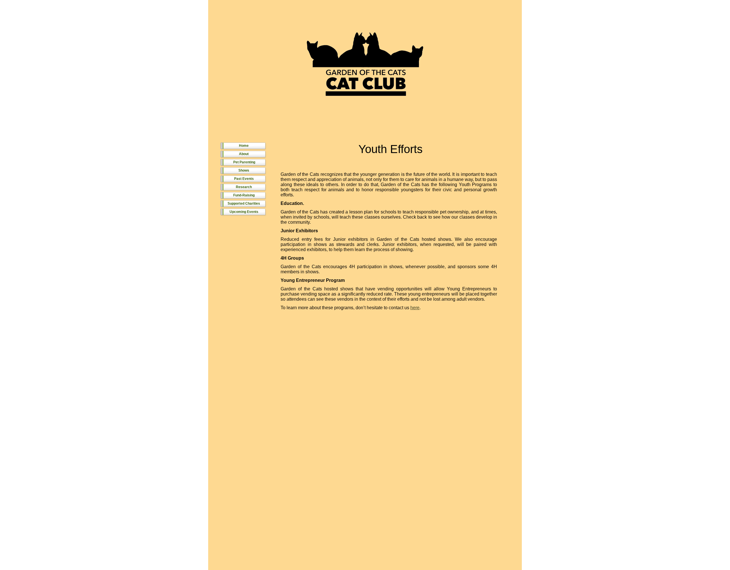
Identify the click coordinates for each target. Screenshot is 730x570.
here (414, 307)
